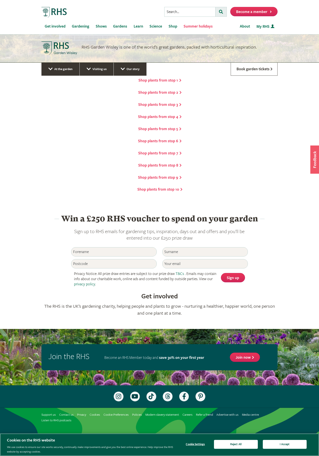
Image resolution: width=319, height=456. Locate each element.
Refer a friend (204, 415)
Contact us (66, 415)
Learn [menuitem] (138, 26)
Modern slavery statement (162, 415)
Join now (243, 357)
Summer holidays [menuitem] (198, 26)
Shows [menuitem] (101, 26)
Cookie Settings (195, 444)
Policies (137, 415)
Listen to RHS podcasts (56, 420)
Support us (48, 415)
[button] (314, 159)
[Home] (54, 12)
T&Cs (180, 273)
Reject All (236, 444)
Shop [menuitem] (173, 26)
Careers (187, 415)
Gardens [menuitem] (120, 26)
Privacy (81, 415)
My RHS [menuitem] (263, 26)
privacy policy (84, 284)
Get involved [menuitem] (55, 26)
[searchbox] (189, 11)
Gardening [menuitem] (80, 26)
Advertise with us (227, 415)
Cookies (95, 415)
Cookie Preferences (116, 415)
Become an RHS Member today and (154, 357)
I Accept (284, 444)
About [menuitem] (245, 26)
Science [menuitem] (156, 26)
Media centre (250, 415)
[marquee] (159, 48)
